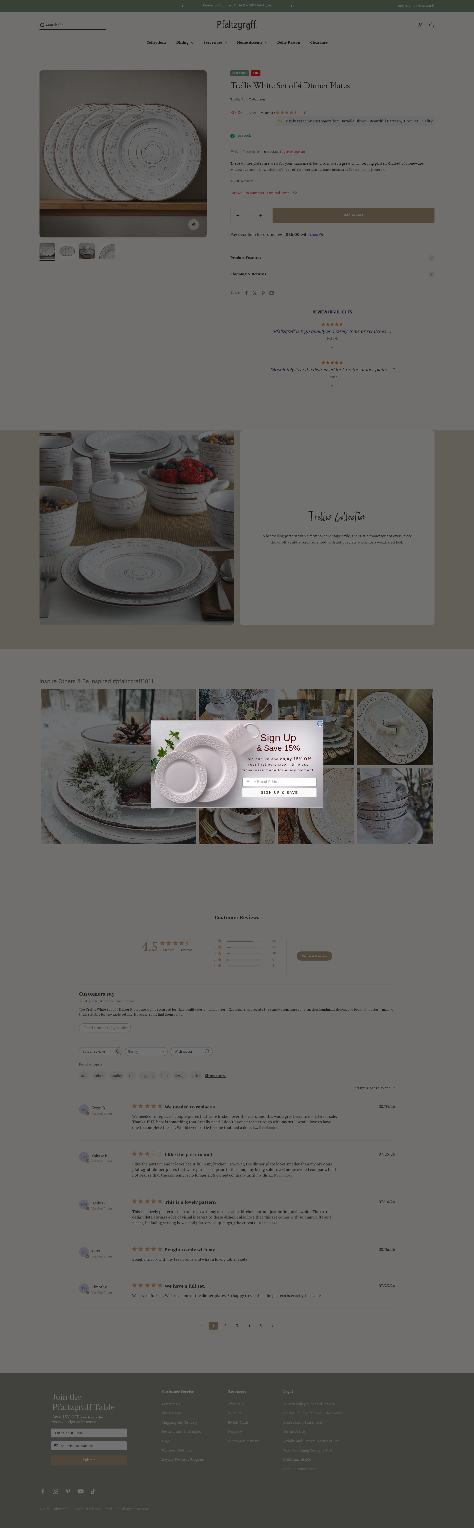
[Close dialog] (319, 723)
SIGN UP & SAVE (279, 792)
